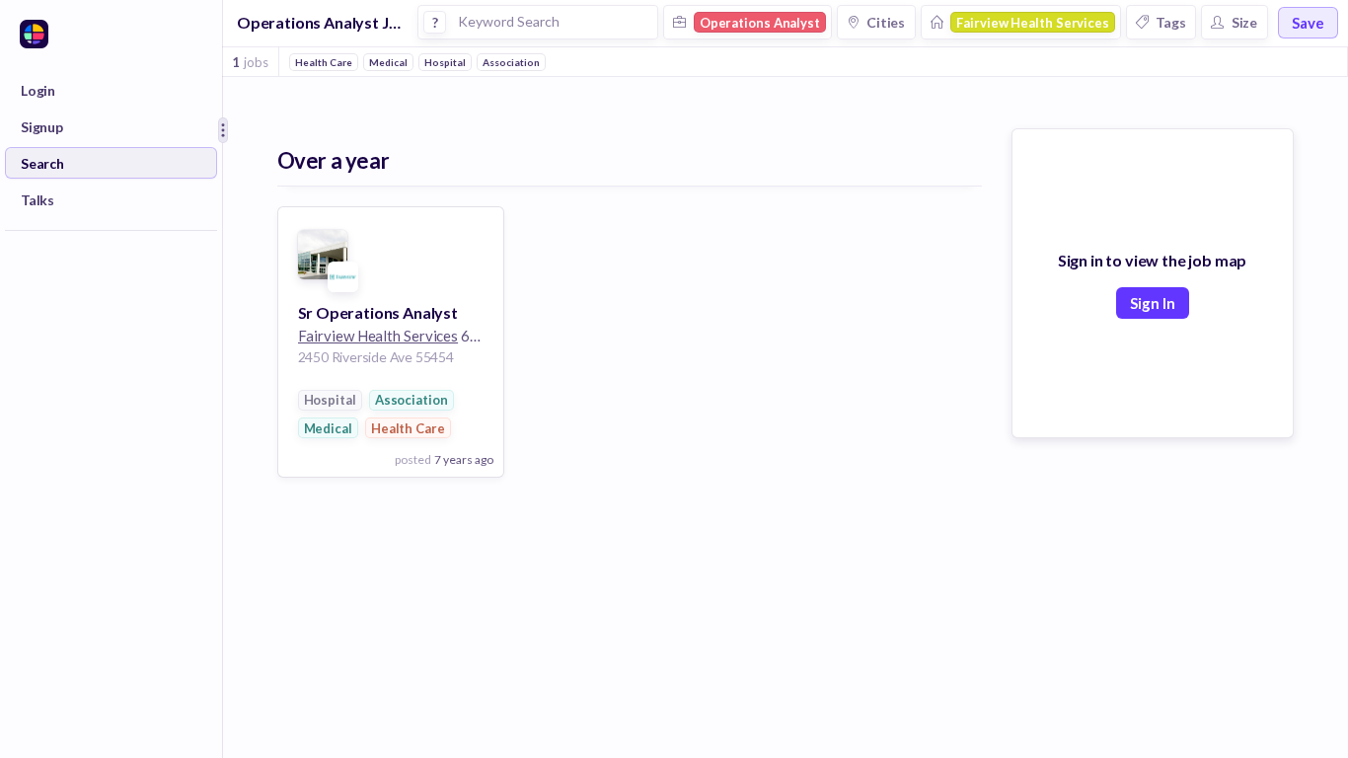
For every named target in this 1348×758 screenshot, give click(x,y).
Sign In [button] (1152, 303)
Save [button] (1308, 23)
